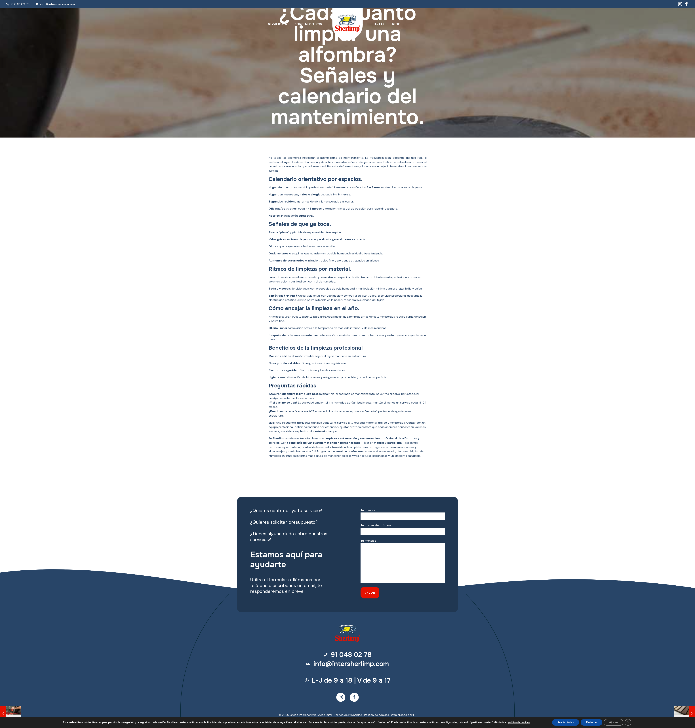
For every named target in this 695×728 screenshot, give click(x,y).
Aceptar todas (565, 722)
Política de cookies (376, 715)
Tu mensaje (368, 541)
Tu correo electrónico (376, 525)
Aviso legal (325, 715)
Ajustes (613, 722)
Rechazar (591, 722)
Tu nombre (368, 510)
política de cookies (519, 722)
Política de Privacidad (348, 715)
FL (414, 715)
